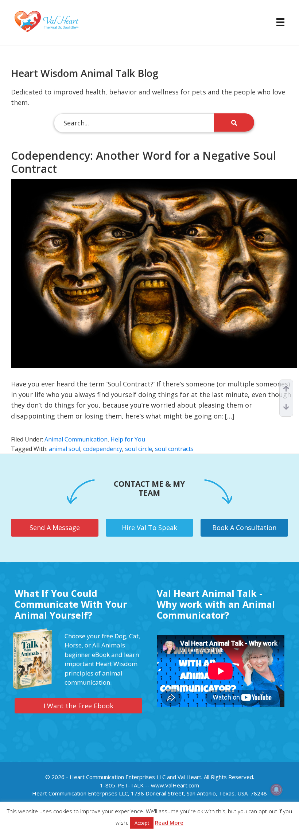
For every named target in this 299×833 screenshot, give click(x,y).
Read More (169, 822)
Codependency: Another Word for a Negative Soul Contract (143, 162)
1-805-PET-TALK (122, 785)
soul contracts (174, 449)
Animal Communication (76, 439)
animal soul (64, 449)
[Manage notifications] (276, 789)
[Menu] (276, 22)
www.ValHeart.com (175, 785)
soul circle (138, 449)
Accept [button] (142, 823)
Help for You (127, 439)
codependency (102, 449)
